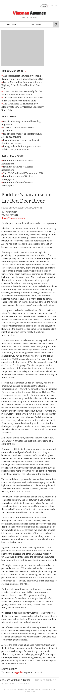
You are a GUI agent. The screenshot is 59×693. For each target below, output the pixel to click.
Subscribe (23, 683)
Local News (35, 24)
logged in (18, 672)
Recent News (10, 116)
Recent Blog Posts (14, 155)
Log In (54, 5)
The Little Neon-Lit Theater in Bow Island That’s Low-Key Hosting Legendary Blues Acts (22, 107)
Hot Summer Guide (13, 70)
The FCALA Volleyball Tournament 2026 (23, 173)
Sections (11, 24)
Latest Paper (8, 683)
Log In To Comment (46, 680)
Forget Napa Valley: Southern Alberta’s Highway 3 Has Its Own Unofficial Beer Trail (21, 85)
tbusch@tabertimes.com (13, 218)
